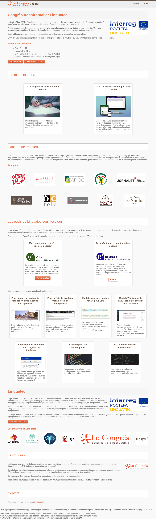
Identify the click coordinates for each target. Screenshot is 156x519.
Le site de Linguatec (18, 421)
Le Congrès (27, 28)
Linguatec (46, 22)
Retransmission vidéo (34, 61)
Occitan (136, 3)
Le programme (15, 61)
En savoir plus (43, 278)
